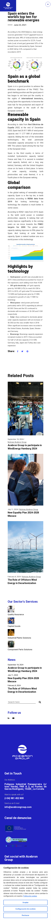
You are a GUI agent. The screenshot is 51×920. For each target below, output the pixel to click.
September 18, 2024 (15, 439)
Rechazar (25, 915)
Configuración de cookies (25, 909)
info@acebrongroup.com (18, 807)
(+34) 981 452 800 (14, 798)
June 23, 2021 (20, 25)
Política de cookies (30, 896)
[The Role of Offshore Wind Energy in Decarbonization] (25, 547)
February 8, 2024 (14, 577)
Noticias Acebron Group (17, 442)
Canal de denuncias (18, 818)
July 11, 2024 (13, 509)
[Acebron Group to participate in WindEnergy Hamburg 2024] (25, 408)
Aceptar (26, 902)
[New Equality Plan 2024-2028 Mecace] (25, 480)
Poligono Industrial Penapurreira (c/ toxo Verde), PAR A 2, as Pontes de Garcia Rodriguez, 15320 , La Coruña (25, 786)
